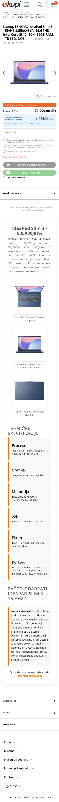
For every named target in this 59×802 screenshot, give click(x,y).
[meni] (26, 4)
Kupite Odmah (31, 172)
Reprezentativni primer (31, 123)
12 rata (21, 105)
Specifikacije (9, 700)
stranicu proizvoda (29, 676)
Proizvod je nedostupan (31, 164)
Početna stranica (10, 12)
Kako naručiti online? (14, 157)
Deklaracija (9, 724)
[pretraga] (39, 4)
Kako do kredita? (12, 123)
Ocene (6, 712)
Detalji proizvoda (12, 193)
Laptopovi (24, 12)
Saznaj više (10, 132)
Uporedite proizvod (15, 177)
